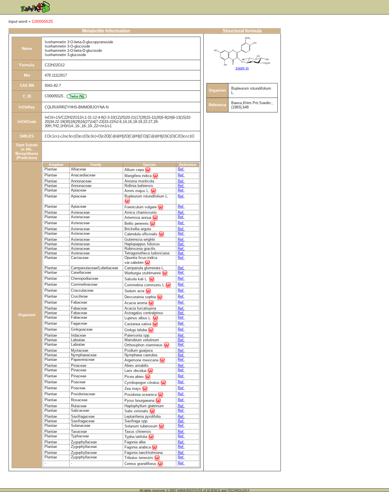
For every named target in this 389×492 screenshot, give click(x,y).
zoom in (242, 68)
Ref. (181, 169)
